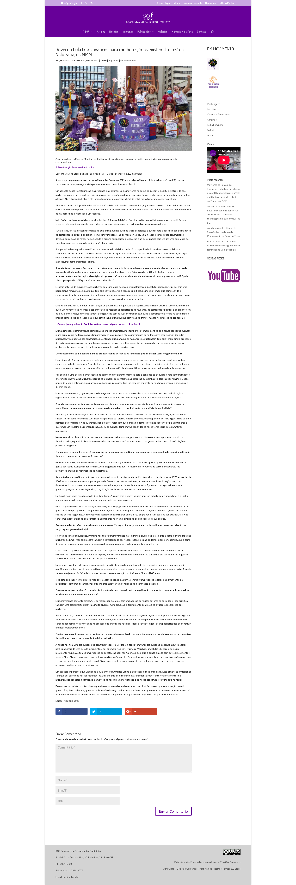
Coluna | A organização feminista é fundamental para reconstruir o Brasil (98, 324)
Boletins (211, 109)
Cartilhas (212, 119)
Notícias (113, 31)
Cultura (176, 3)
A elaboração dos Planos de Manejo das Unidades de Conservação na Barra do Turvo (224, 232)
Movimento (210, 3)
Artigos (101, 31)
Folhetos (212, 130)
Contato (201, 31)
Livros (210, 135)
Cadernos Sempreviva (218, 114)
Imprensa (128, 31)
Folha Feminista (215, 124)
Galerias (162, 31)
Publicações (144, 31)
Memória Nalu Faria (182, 31)
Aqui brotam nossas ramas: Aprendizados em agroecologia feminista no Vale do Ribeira (223, 245)
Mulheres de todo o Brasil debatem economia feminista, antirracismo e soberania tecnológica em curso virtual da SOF (223, 214)
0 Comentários (128, 60)
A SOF (86, 31)
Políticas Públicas (227, 3)
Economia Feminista (192, 3)
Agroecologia (163, 3)
